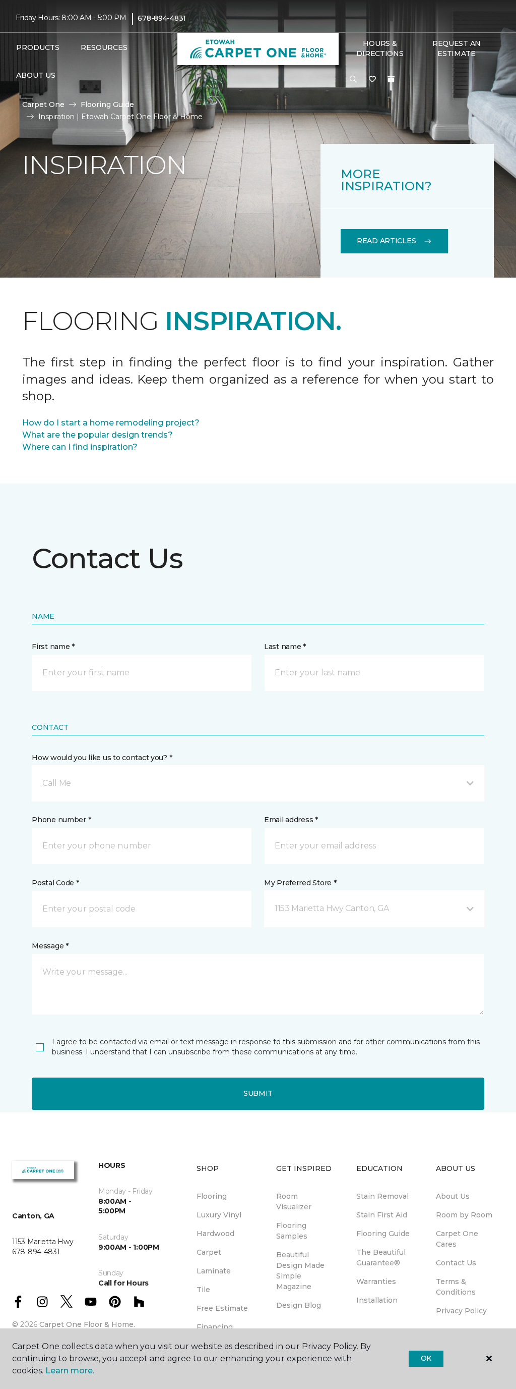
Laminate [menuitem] (214, 1270)
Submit (258, 1093)
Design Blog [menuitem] (298, 1305)
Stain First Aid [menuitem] (381, 1214)
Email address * (291, 819)
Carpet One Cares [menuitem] (457, 1239)
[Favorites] (372, 80)
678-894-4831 (162, 18)
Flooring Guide (107, 104)
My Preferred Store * (300, 882)
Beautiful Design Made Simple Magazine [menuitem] (300, 1270)
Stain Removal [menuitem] (382, 1196)
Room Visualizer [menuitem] (293, 1201)
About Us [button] (35, 75)
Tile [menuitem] (203, 1289)
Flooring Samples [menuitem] (291, 1231)
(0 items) (391, 79)
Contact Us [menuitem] (456, 1262)
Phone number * (61, 819)
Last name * (285, 646)
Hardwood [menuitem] (215, 1233)
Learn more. (69, 1370)
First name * (53, 646)
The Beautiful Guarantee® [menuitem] (381, 1257)
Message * (50, 945)
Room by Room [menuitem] (464, 1214)
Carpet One (43, 104)
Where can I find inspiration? (80, 447)
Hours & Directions (379, 48)
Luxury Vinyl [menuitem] (219, 1214)
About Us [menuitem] (453, 1196)
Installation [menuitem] (377, 1300)
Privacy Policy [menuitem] (461, 1310)
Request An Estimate (456, 48)
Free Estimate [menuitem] (222, 1308)
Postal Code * (55, 882)
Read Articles (386, 240)
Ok (426, 1358)
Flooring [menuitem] (212, 1196)
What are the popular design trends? (97, 435)
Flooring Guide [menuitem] (383, 1233)
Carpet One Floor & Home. (87, 1324)
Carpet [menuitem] (209, 1252)
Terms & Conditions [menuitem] (456, 1287)
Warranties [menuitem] (376, 1281)
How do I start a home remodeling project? (111, 423)
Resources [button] (104, 47)
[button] (353, 80)
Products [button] (37, 47)
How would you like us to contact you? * (102, 757)
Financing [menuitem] (215, 1326)
